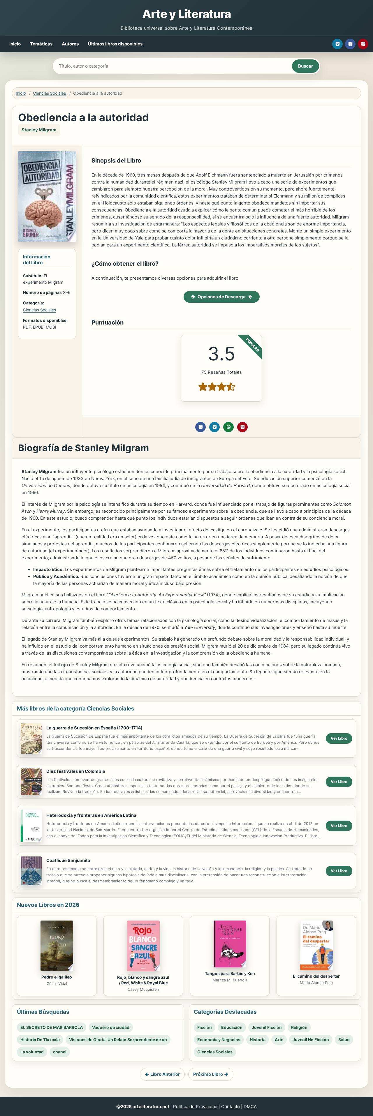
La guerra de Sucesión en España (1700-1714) (94, 728)
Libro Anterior (165, 1074)
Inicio (15, 44)
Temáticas (41, 44)
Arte (279, 1039)
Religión (299, 1027)
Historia (257, 1039)
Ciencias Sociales (49, 93)
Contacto (230, 1106)
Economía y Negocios (218, 1039)
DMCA (250, 1106)
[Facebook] (350, 44)
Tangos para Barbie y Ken (230, 973)
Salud (344, 1039)
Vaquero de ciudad (110, 1027)
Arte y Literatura (186, 14)
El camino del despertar (316, 976)
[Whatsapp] (228, 427)
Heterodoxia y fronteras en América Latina (91, 815)
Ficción (204, 1027)
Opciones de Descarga (222, 296)
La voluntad (32, 1051)
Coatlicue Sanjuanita (68, 860)
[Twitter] (337, 44)
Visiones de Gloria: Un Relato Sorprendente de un (118, 1039)
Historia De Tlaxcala (40, 1039)
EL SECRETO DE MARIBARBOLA (51, 1027)
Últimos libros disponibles (115, 44)
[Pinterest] (363, 44)
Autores (70, 44)
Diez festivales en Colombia (75, 771)
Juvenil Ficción (267, 1027)
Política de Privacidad (195, 1106)
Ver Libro (339, 738)
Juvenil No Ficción (311, 1039)
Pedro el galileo (56, 976)
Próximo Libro (208, 1074)
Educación (231, 1027)
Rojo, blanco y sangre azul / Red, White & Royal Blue (143, 980)
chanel (59, 1051)
